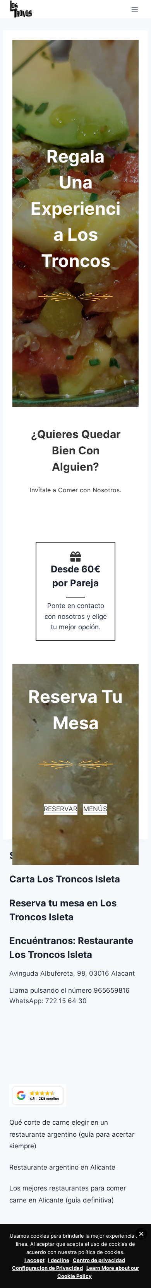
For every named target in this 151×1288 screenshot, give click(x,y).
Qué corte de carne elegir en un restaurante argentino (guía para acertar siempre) (71, 1134)
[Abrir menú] (134, 9)
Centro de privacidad (99, 1260)
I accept (34, 1260)
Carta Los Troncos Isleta (64, 879)
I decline (58, 1260)
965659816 (112, 990)
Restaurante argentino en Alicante (62, 1167)
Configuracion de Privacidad (47, 1268)
